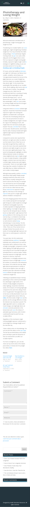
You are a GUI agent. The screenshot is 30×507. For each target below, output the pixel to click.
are (18, 101)
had (26, 87)
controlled (15, 127)
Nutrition (16, 18)
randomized (9, 189)
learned (5, 272)
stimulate (5, 308)
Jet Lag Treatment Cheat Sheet (8, 366)
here (10, 348)
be (25, 62)
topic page (23, 330)
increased (23, 260)
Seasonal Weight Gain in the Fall (7, 356)
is (11, 209)
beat (21, 298)
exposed (5, 193)
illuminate (23, 71)
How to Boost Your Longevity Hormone (15, 463)
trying (18, 221)
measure (17, 108)
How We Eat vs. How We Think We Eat (14, 470)
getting (5, 215)
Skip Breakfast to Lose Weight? (19, 356)
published (16, 240)
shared (13, 54)
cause (25, 48)
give (15, 56)
